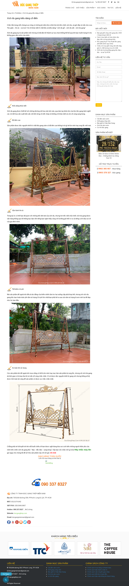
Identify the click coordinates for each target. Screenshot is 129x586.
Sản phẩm (90, 8)
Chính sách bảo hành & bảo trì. (97, 570)
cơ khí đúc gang (53, 576)
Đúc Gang (101, 8)
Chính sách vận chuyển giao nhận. (98, 572)
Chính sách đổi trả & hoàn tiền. (97, 574)
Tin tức (110, 8)
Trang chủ (69, 8)
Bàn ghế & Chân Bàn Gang (57, 572)
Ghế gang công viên (54, 570)
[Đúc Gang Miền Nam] (25, 4)
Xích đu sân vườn (54, 574)
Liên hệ (118, 8)
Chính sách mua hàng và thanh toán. (99, 567)
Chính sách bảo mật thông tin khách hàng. (101, 576)
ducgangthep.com (20, 513)
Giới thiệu (80, 8)
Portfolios (18, 13)
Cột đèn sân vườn (54, 567)
